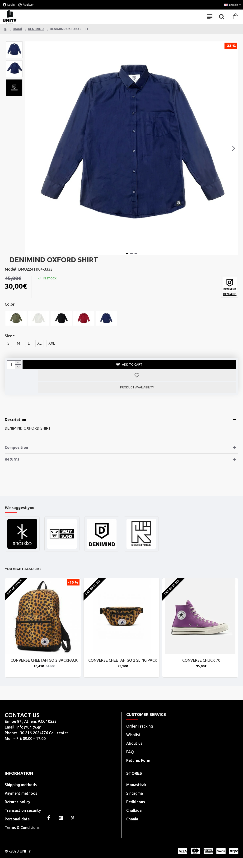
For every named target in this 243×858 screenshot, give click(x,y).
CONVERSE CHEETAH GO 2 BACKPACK (44, 660)
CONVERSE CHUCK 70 (201, 660)
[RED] (83, 318)
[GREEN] (16, 318)
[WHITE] (38, 318)
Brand (17, 28)
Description (15, 419)
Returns (12, 459)
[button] (29, 148)
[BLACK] (61, 318)
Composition (16, 447)
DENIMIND (36, 28)
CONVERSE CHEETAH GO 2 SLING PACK (122, 660)
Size (8, 336)
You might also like (23, 569)
